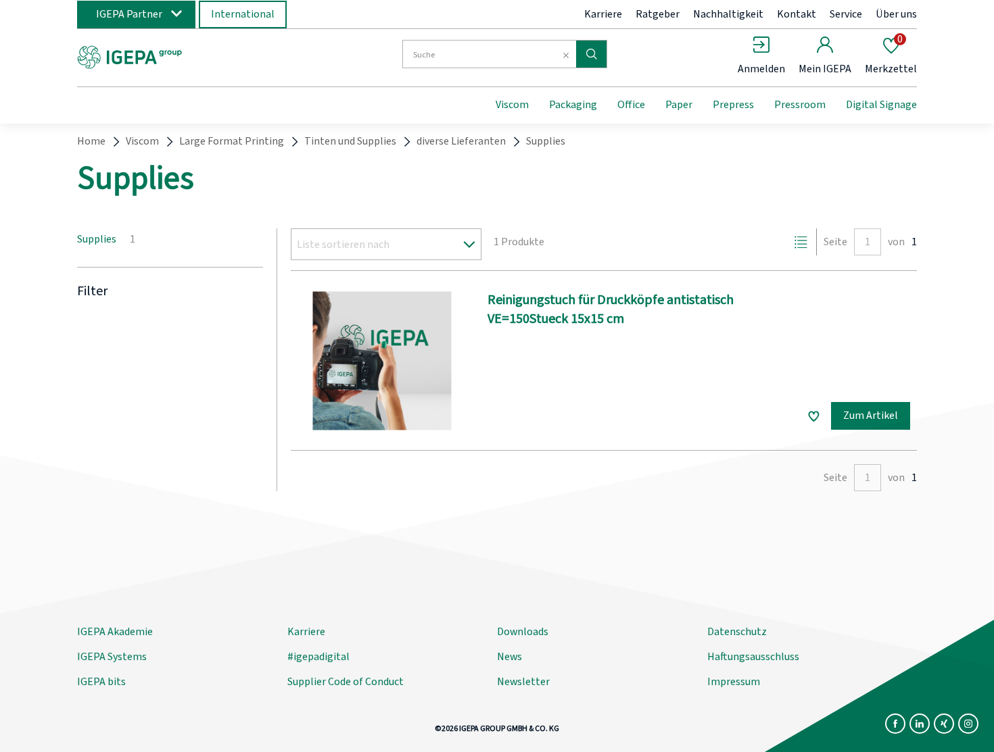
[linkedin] (919, 723)
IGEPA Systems (112, 656)
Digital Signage (881, 104)
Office (631, 104)
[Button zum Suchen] (591, 54)
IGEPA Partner (129, 14)
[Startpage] (188, 56)
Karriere (603, 14)
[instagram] (968, 723)
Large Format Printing (231, 141)
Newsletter (523, 681)
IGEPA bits (101, 681)
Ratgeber (658, 14)
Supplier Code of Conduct (345, 681)
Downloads (522, 631)
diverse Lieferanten (461, 141)
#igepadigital (318, 656)
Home (91, 141)
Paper (678, 104)
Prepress (733, 104)
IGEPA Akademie (115, 631)
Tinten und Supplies (350, 141)
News (509, 656)
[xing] (944, 723)
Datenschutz (737, 631)
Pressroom (800, 104)
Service (846, 14)
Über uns (896, 14)
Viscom (512, 104)
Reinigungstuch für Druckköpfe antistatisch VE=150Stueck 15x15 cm (611, 309)
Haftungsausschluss (753, 656)
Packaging (573, 104)
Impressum (733, 681)
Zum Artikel (870, 415)
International (243, 14)
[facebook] (895, 723)
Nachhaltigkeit (728, 14)
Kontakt (796, 14)
